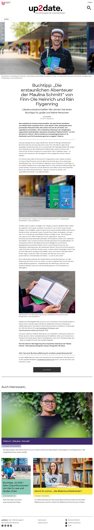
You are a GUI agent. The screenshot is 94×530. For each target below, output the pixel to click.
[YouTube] (5, 525)
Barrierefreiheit (74, 520)
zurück (6, 19)
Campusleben (47, 116)
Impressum (42, 520)
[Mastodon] (8, 525)
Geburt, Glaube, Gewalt (16, 441)
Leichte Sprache (74, 523)
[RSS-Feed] (11, 525)
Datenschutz (43, 523)
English (90, 2)
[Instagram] (2, 525)
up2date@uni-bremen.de (45, 360)
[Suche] (89, 8)
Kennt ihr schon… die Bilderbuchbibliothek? (58, 491)
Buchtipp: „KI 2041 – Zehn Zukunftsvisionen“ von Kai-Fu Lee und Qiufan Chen (16, 486)
